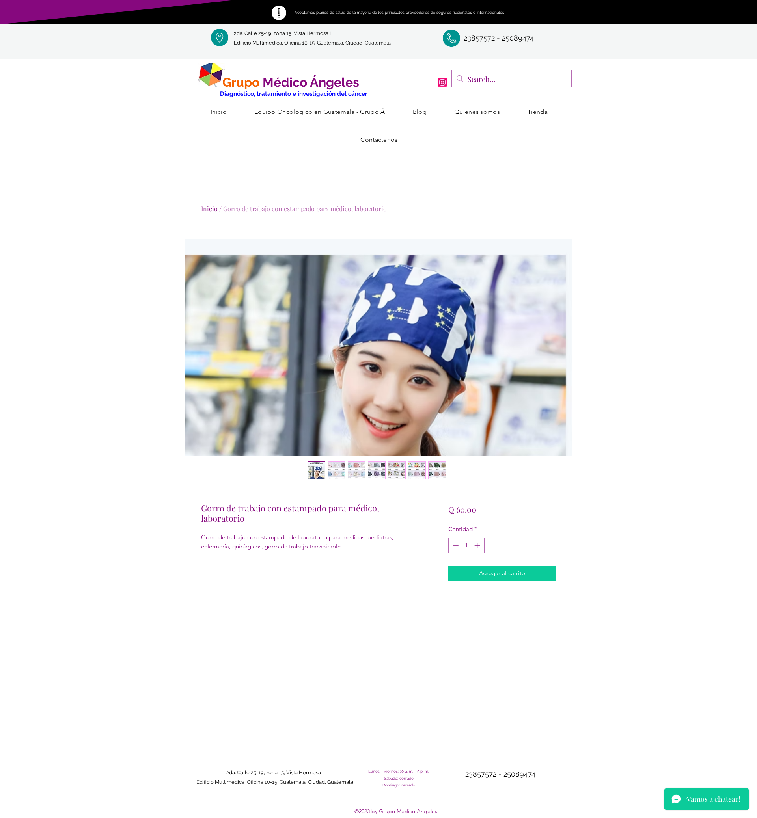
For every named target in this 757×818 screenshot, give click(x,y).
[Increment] (478, 545)
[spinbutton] (466, 545)
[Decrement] (454, 545)
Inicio (209, 208)
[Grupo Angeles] (442, 82)
